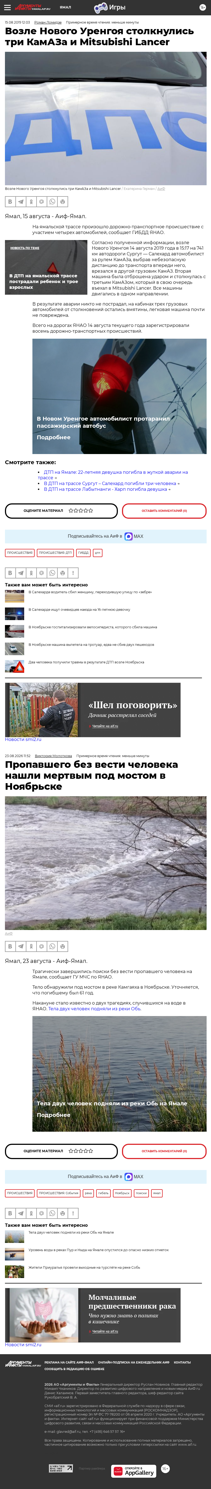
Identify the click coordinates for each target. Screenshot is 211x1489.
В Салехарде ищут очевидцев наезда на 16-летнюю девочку (79, 609)
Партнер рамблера (92, 1468)
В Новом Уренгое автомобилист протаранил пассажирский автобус (103, 422)
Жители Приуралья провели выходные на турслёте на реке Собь (84, 1267)
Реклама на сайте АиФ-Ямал (69, 1362)
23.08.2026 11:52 (17, 756)
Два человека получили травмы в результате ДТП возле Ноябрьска (86, 662)
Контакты (182, 1362)
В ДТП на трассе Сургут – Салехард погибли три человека (110, 483)
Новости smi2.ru (23, 739)
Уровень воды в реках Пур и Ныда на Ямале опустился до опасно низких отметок (99, 1250)
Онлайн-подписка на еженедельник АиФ (134, 1362)
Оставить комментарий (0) (164, 511)
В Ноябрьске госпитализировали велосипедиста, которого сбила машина (93, 627)
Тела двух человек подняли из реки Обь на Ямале (112, 1103)
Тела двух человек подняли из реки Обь (94, 1008)
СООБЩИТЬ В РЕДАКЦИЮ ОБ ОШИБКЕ (74, 1369)
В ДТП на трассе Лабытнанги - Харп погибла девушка (105, 489)
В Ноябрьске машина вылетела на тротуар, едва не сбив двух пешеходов (91, 645)
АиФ (161, 189)
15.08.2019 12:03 (17, 22)
